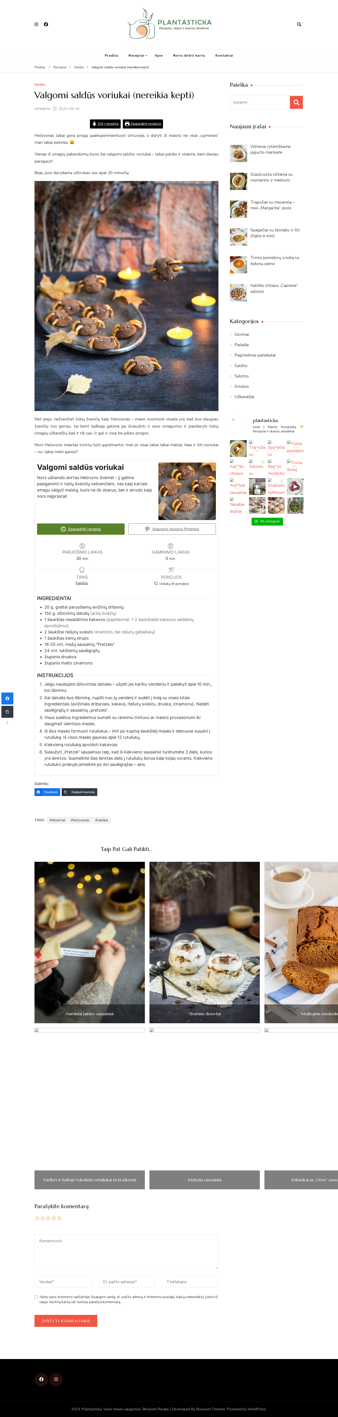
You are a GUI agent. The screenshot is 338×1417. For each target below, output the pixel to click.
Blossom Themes (210, 1409)
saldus (102, 820)
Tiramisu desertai (205, 1013)
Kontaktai (224, 55)
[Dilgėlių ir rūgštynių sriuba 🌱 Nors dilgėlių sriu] (257, 505)
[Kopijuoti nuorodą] (7, 712)
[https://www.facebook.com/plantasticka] (41, 1379)
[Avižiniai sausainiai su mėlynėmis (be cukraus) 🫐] (238, 486)
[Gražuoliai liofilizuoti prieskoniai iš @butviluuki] (257, 486)
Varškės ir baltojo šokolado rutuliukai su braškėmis (89, 1179)
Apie (159, 55)
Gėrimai (242, 334)
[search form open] (299, 24)
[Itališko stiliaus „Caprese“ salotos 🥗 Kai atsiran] (238, 467)
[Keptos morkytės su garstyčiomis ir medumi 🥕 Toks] (276, 467)
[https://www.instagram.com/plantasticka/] (56, 1379)
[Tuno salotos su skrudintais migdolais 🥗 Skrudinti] (295, 505)
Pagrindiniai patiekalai (255, 355)
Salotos (242, 376)
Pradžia (111, 55)
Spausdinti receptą (145, 123)
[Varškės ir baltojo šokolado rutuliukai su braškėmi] (276, 505)
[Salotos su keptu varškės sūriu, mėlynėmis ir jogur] (257, 467)
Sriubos (242, 386)
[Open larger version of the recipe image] (187, 491)
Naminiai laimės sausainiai (90, 1013)
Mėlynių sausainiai (204, 1179)
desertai (58, 820)
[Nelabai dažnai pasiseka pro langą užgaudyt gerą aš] (238, 505)
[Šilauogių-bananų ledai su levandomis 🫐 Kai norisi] (295, 486)
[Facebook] (7, 698)
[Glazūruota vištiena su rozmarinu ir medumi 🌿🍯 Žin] (238, 448)
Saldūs (39, 84)
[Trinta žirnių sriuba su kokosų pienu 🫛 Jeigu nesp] (295, 467)
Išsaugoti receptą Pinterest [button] (175, 529)
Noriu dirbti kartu (189, 55)
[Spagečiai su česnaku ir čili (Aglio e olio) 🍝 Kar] (276, 448)
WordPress (256, 1409)
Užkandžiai (244, 397)
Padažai (242, 345)
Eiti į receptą (108, 123)
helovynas (81, 820)
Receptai (136, 55)
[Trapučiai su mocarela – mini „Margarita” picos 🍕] (257, 448)
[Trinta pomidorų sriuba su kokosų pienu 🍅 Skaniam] (295, 448)
